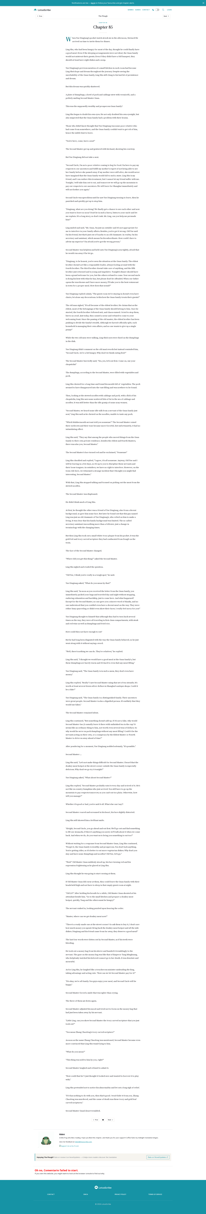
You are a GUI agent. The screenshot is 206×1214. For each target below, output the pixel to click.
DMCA (85, 1194)
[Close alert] (203, 3)
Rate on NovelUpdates (157, 1157)
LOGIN (169, 10)
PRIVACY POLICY (120, 1194)
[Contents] (103, 1119)
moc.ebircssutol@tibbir (83, 1142)
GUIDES (138, 10)
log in (93, 3)
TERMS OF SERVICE (155, 1194)
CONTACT (146, 10)
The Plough (103, 16)
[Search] (163, 9)
